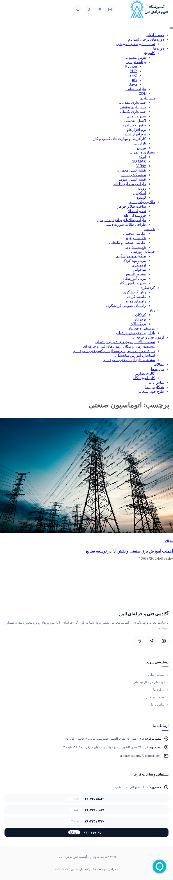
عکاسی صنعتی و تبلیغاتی (127, 242)
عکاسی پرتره (136, 238)
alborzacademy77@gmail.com (140, 755)
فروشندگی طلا (135, 215)
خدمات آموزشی (143, 251)
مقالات (159, 364)
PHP (133, 71)
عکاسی (149, 229)
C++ (133, 75)
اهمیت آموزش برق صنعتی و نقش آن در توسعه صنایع (129, 551)
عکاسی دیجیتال (134, 233)
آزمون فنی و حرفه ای (148, 337)
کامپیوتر (149, 53)
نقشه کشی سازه (133, 174)
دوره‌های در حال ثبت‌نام (149, 682)
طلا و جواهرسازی (142, 202)
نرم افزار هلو (136, 129)
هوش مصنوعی (135, 57)
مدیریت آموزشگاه (132, 283)
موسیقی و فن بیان (141, 328)
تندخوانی (139, 269)
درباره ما (157, 369)
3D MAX (139, 161)
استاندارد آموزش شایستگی (135, 355)
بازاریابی (140, 143)
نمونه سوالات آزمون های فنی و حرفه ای (125, 341)
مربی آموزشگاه (134, 278)
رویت (142, 188)
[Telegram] (99, 9)
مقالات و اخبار (155, 697)
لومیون (140, 197)
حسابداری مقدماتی (132, 102)
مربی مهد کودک (134, 260)
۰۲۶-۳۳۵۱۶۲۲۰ (88, 821)
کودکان (140, 314)
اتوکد (142, 156)
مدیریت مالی (136, 116)
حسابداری (147, 98)
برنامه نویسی (136, 62)
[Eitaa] (89, 9)
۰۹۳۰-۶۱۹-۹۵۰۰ (87, 832)
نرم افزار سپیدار (134, 134)
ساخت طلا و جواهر (132, 206)
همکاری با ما (154, 387)
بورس (141, 147)
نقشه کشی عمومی (131, 179)
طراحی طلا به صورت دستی (125, 224)
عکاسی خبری (135, 247)
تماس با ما (156, 382)
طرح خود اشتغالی (150, 391)
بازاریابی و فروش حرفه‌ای (135, 332)
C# (134, 80)
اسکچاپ (139, 192)
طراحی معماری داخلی (129, 183)
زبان (151, 310)
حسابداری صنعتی (133, 107)
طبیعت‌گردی (136, 296)
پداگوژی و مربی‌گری (131, 256)
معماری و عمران (142, 152)
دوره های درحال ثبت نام (146, 39)
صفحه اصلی (155, 35)
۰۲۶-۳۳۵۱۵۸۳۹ (88, 799)
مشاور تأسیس (135, 274)
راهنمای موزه (136, 301)
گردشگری (147, 287)
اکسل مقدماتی (135, 120)
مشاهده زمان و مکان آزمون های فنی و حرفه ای (119, 346)
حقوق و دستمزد (134, 125)
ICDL (142, 93)
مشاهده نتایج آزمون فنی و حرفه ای (129, 360)
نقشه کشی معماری (131, 170)
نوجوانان (140, 319)
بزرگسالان (138, 323)
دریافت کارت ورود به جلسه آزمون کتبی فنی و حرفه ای (114, 350)
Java (133, 84)
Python (131, 66)
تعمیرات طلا (137, 211)
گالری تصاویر (145, 373)
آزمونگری (139, 265)
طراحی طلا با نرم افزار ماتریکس (121, 220)
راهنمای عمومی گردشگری (126, 305)
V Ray (141, 165)
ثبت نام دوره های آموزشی (135, 44)
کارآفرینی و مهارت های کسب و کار (119, 138)
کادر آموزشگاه (144, 378)
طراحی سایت (135, 89)
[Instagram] (110, 9)
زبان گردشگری (134, 292)
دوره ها (158, 48)
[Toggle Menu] (171, 28)
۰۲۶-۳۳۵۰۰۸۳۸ (88, 810)
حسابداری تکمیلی (133, 111)
